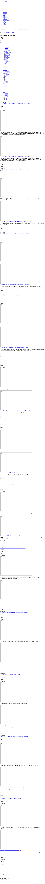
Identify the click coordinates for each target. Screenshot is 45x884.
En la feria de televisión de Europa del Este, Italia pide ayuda (11, 484)
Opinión (4, 24)
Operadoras (7, 74)
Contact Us (2, 877)
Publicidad (5, 22)
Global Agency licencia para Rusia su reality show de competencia (16, 359)
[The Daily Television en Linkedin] (17, 32)
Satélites (4, 18)
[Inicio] (2, 42)
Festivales (7, 88)
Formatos (7, 53)
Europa (6, 48)
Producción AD (8, 87)
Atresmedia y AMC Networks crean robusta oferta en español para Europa (14, 736)
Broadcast (5, 16)
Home (4, 44)
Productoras (7, 72)
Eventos (6, 60)
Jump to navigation (4, 1)
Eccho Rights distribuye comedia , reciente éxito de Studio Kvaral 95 (15, 233)
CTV (4, 21)
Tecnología (5, 17)
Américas (7, 47)
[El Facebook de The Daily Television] (7, 32)
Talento (4, 26)
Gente (4, 23)
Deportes (6, 67)
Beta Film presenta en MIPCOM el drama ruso (10, 798)
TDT (6, 76)
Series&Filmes (8, 52)
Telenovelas (7, 54)
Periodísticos (7, 57)
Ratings (6, 58)
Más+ (4, 92)
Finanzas (6, 93)
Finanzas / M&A (6, 20)
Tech (4, 84)
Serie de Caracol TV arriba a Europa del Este (10, 421)
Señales (4, 14)
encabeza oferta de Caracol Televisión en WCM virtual (14, 295)
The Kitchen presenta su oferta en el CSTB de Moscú (10, 674)
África (6, 49)
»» (3, 873)
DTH (6, 79)
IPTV (6, 80)
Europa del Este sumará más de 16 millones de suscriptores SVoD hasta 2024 (14, 612)
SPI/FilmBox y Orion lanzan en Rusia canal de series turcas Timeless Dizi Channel (15, 169)
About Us (2, 876)
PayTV (4, 15)
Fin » (4, 874)
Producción (5, 19)
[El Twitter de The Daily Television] (15, 32)
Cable (6, 78)
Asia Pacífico (7, 50)
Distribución (5, 13)
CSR (6, 99)
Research (4, 25)
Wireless (6, 81)
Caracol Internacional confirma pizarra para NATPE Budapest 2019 (12, 548)
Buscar (1, 40)
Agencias (7, 86)
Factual (6, 56)
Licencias (7, 65)
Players (6, 98)
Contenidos (5, 12)
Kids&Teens (7, 55)
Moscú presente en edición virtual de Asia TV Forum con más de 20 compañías (15, 103)
